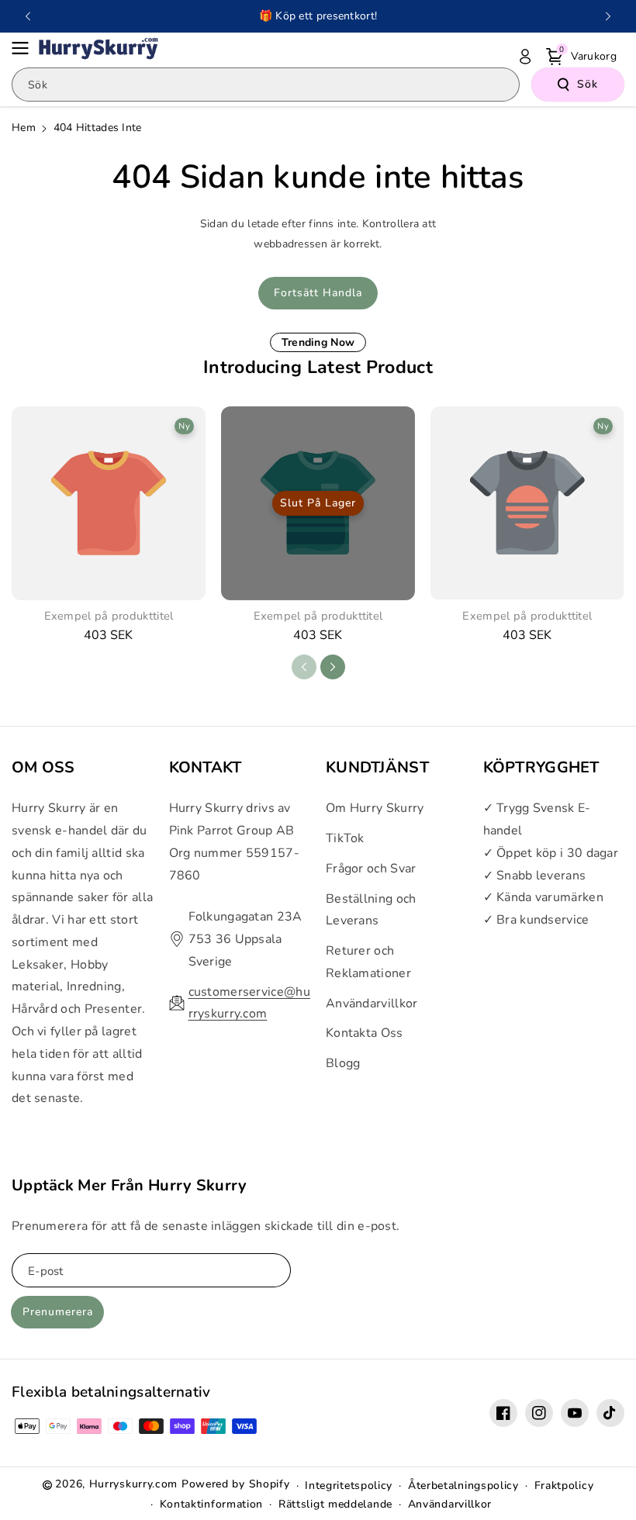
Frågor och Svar (371, 868)
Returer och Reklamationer (368, 962)
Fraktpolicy (564, 1485)
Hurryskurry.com (133, 1484)
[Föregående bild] (28, 16)
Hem (24, 127)
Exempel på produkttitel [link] (109, 616)
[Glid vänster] (304, 667)
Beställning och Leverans (371, 910)
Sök (587, 84)
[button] (25, 48)
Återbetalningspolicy (463, 1485)
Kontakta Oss (364, 1033)
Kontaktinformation (212, 1504)
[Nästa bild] (608, 16)
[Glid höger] (332, 667)
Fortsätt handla (318, 292)
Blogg (343, 1063)
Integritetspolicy (348, 1485)
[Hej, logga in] (525, 56)
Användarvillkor (372, 1003)
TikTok (345, 838)
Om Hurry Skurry (375, 808)
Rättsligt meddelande (335, 1504)
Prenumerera (57, 1311)
